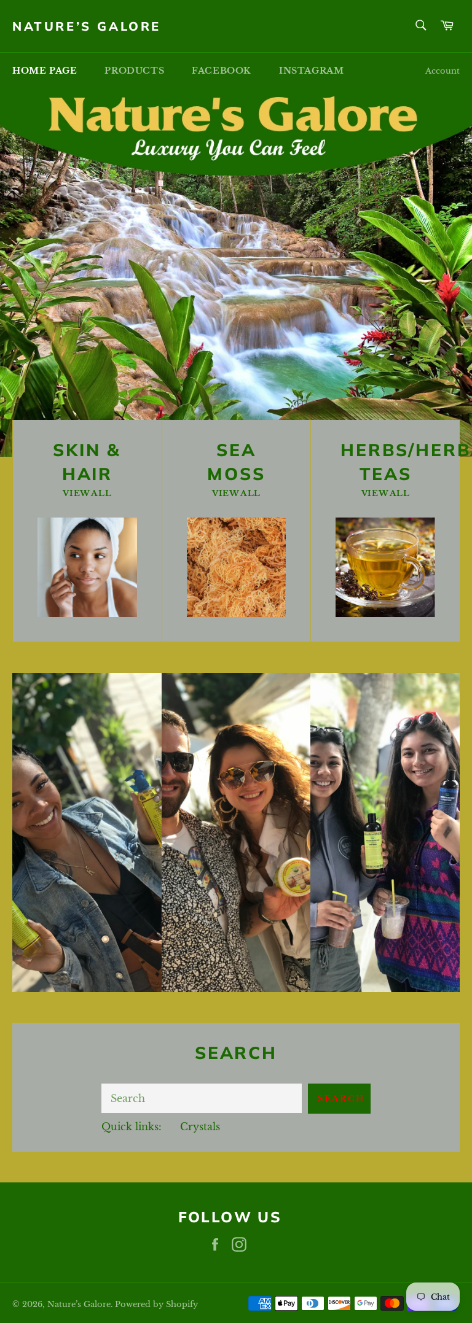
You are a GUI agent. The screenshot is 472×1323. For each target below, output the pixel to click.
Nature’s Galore (86, 26)
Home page (44, 70)
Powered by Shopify (156, 1304)
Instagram (311, 70)
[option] (236, 272)
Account (442, 71)
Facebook (221, 70)
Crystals (200, 1126)
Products (134, 70)
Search (341, 1098)
